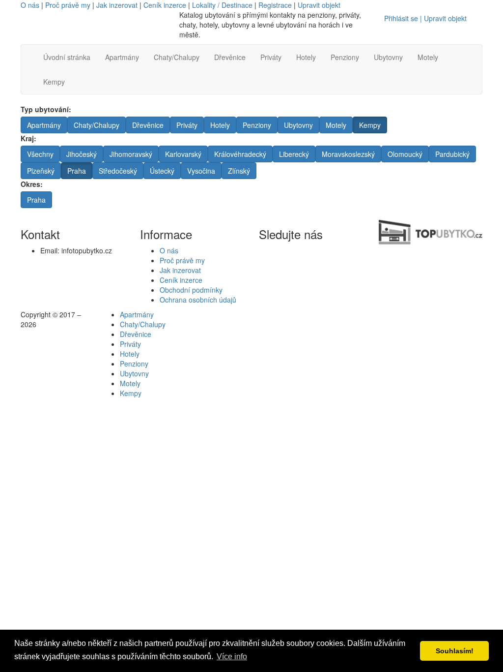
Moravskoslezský (348, 154)
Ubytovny (388, 57)
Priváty (270, 57)
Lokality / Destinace (222, 5)
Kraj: (28, 138)
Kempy (54, 82)
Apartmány (122, 57)
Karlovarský (183, 154)
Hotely (306, 57)
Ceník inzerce (164, 5)
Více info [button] (232, 656)
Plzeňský (41, 171)
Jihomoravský (131, 154)
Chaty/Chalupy (176, 57)
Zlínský (239, 171)
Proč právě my (67, 5)
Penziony (345, 57)
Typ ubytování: (46, 109)
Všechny (40, 154)
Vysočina (201, 171)
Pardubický (452, 154)
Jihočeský (81, 154)
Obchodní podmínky (191, 290)
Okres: (32, 184)
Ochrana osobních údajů (198, 300)
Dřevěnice (230, 57)
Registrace (275, 5)
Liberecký (294, 154)
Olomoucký (405, 154)
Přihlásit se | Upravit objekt (425, 18)
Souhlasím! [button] (455, 651)
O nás (30, 5)
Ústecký (162, 171)
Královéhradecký (240, 154)
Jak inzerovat (117, 5)
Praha (76, 171)
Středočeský (118, 171)
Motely (428, 57)
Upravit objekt (319, 5)
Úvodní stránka (66, 57)
